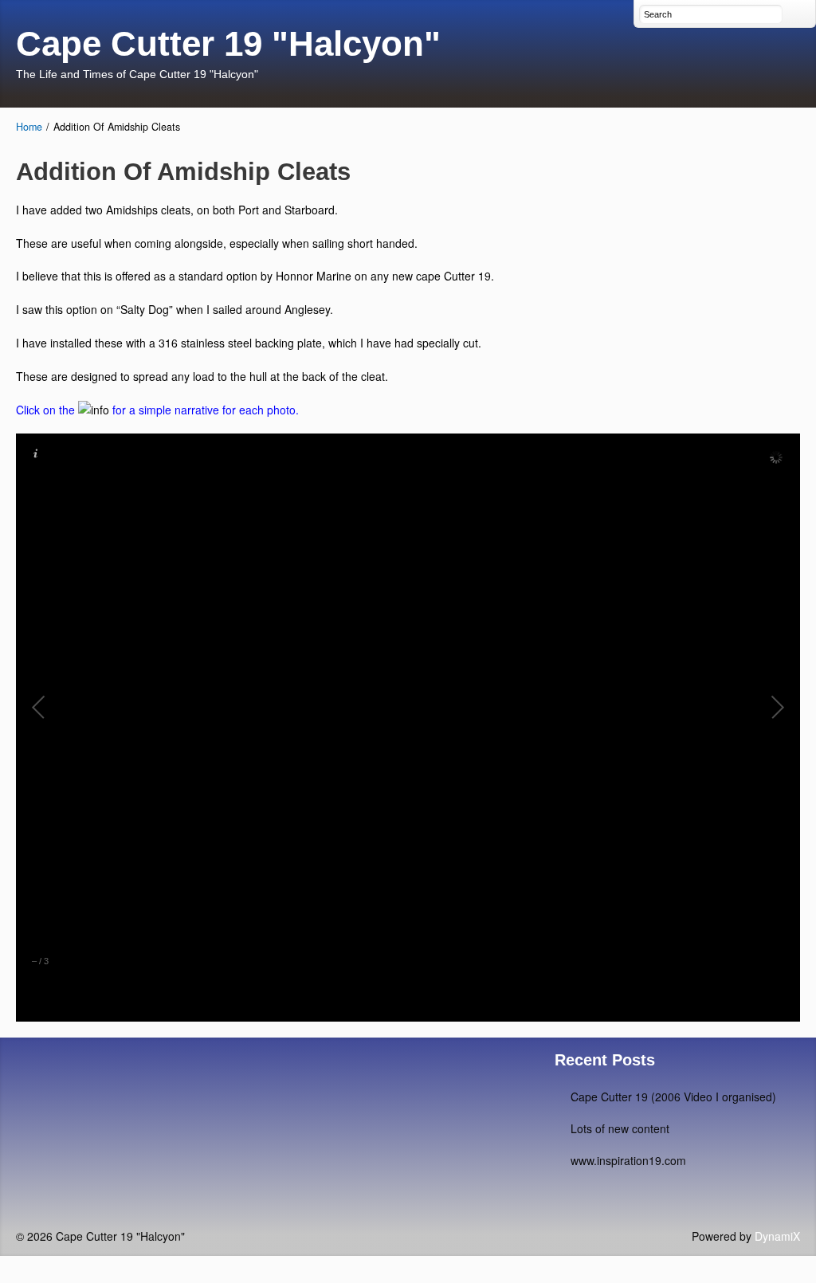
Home (29, 127)
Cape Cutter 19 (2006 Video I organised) (673, 1096)
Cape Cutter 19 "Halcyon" (228, 43)
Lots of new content (620, 1128)
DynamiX (777, 1236)
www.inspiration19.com (628, 1160)
